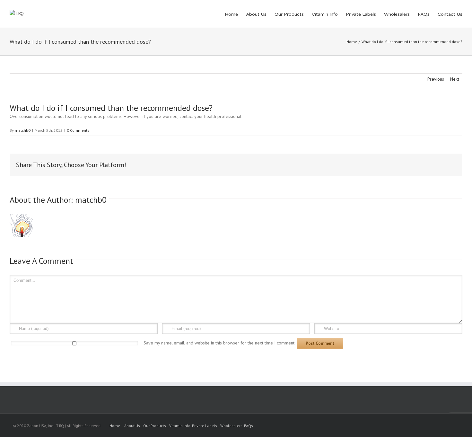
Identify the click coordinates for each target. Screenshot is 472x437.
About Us (256, 14)
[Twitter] (376, 164)
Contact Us (450, 14)
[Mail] (448, 164)
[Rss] (430, 426)
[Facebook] (365, 164)
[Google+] (406, 164)
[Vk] (437, 164)
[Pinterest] (386, 164)
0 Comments (78, 130)
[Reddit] (427, 164)
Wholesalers (397, 14)
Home (231, 14)
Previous (435, 79)
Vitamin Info (325, 14)
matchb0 (23, 130)
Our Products (289, 14)
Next (454, 79)
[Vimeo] (450, 426)
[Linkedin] (417, 164)
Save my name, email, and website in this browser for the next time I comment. (219, 343)
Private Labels (361, 14)
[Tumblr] (396, 164)
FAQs (424, 14)
